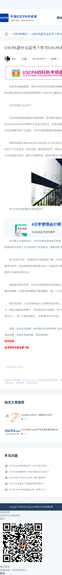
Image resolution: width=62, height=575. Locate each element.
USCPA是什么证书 (14, 367)
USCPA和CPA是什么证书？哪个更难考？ (28, 478)
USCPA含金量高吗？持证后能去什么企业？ (29, 472)
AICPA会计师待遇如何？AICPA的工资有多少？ (29, 466)
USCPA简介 (20, 33)
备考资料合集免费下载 (17, 347)
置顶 (2, 573)
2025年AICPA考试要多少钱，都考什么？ (28, 490)
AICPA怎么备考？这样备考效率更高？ (27, 484)
